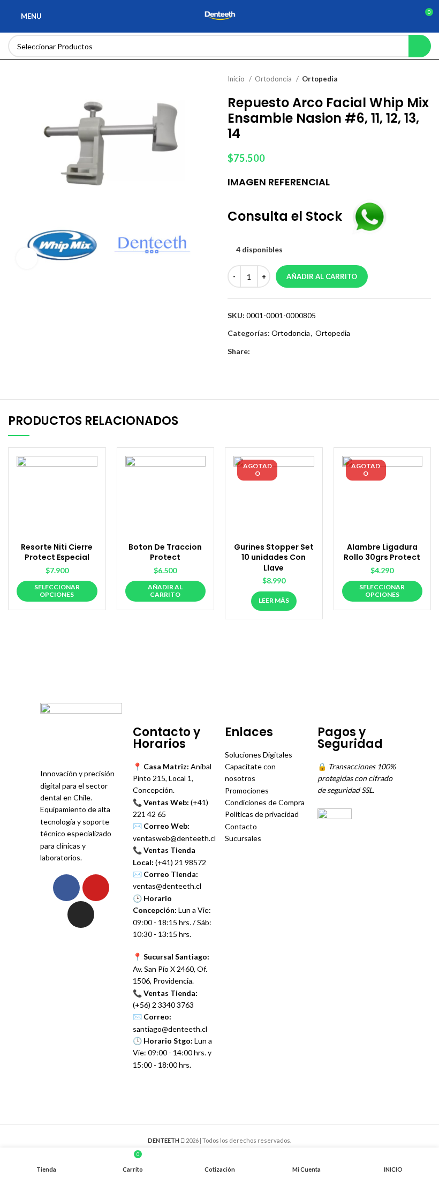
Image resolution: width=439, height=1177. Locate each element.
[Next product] (425, 79)
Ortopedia (319, 78)
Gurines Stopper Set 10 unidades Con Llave (274, 557)
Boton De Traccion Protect (165, 552)
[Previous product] (404, 79)
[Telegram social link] (308, 351)
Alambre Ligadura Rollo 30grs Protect (382, 552)
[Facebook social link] (259, 351)
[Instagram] (80, 914)
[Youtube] (95, 887)
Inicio (237, 78)
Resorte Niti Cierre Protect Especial (57, 552)
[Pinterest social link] (283, 351)
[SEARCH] (419, 46)
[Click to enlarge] (26, 258)
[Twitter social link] (271, 351)
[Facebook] (66, 887)
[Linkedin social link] (296, 351)
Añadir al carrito (321, 276)
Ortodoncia (274, 78)
